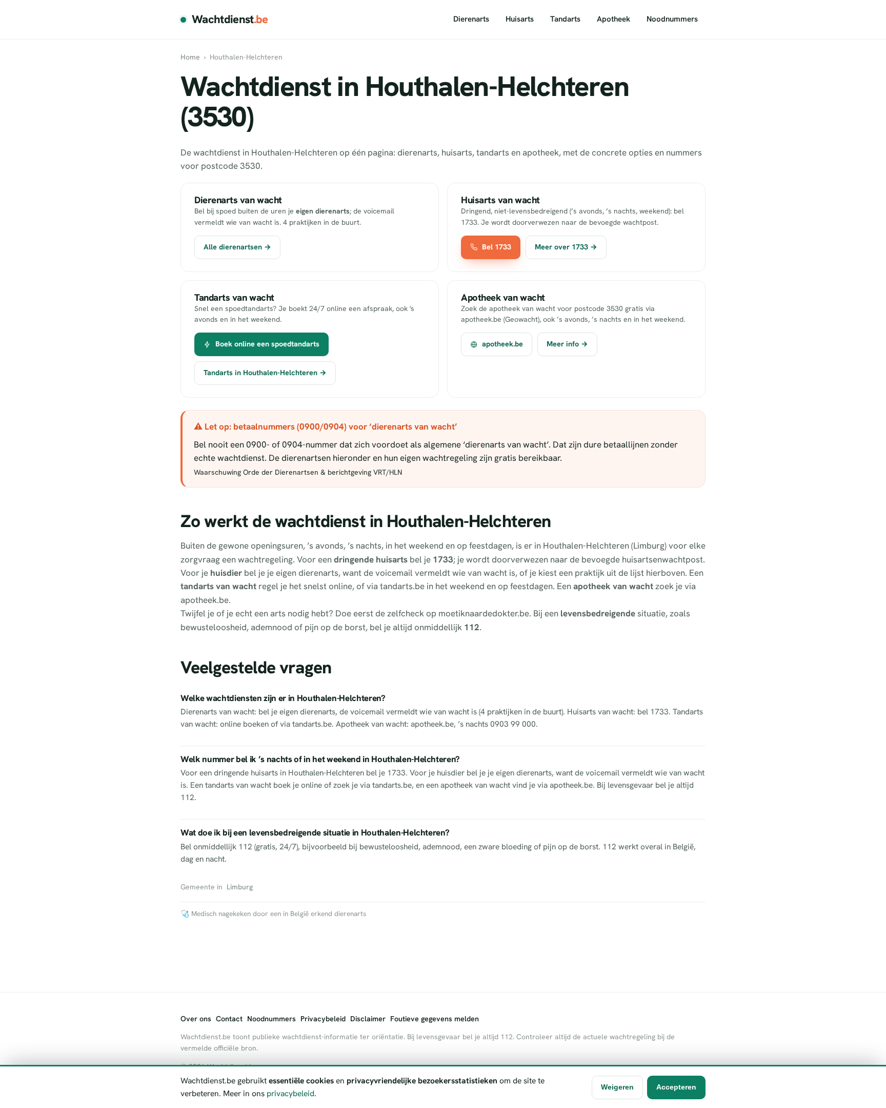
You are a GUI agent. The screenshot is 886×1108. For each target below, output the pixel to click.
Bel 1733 (496, 246)
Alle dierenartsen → (237, 246)
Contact (229, 1018)
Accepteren (676, 1087)
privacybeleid (290, 1093)
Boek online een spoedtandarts (267, 343)
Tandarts (565, 19)
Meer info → (567, 343)
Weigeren (617, 1087)
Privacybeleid (323, 1018)
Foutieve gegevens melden (434, 1018)
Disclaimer (368, 1018)
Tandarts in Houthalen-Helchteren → (265, 372)
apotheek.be (502, 343)
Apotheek (613, 19)
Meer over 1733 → (566, 246)
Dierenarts (471, 19)
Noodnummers (672, 19)
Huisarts (520, 19)
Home (190, 57)
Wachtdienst (230, 19)
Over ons (195, 1018)
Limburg (240, 886)
